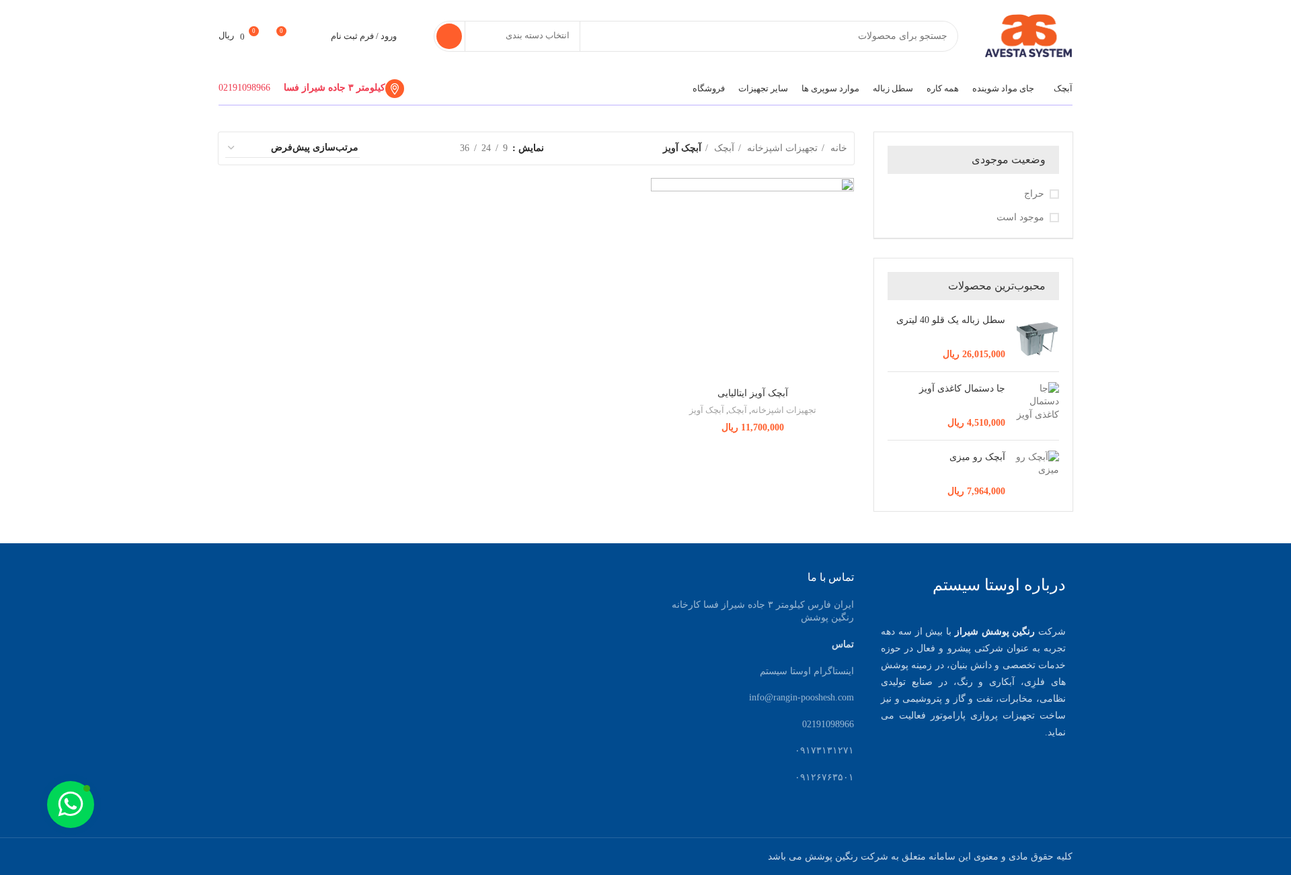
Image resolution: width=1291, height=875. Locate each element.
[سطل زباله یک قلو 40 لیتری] (1037, 337)
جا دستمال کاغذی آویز (962, 388)
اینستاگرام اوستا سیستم (807, 671)
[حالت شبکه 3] (407, 148)
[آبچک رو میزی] (1037, 474)
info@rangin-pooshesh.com (801, 697)
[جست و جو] (449, 36)
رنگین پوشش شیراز (995, 632)
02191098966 (244, 88)
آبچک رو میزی (977, 457)
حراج (1034, 194)
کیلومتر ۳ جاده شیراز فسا (334, 88)
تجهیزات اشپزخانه (781, 148)
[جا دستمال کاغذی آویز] (1037, 406)
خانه (837, 148)
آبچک (722, 148)
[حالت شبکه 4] (386, 148)
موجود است (1020, 217)
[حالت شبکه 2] (428, 148)
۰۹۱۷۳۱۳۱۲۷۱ (824, 750)
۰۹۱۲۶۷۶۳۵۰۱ (824, 777)
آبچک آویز (706, 410)
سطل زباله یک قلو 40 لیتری (950, 320)
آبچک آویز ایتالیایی (752, 393)
